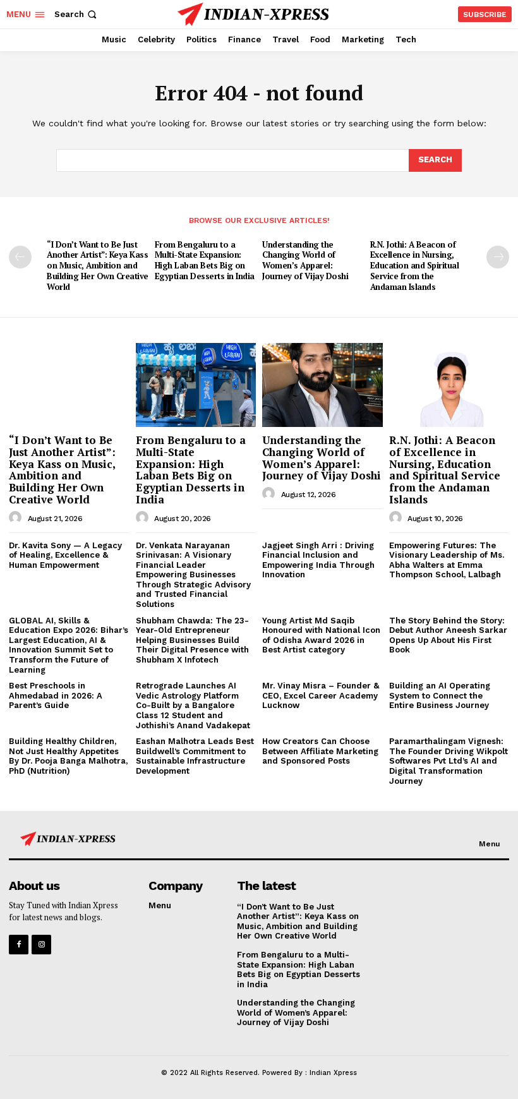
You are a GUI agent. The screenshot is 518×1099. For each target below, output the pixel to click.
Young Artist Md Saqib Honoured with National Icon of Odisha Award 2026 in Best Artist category (321, 635)
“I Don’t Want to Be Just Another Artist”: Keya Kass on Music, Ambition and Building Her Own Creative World (97, 266)
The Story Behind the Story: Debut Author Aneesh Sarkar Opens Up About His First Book (448, 635)
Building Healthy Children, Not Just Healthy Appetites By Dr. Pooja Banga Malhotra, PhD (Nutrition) (68, 756)
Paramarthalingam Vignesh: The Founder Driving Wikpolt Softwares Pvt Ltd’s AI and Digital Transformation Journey (448, 760)
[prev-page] (20, 257)
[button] (76, 14)
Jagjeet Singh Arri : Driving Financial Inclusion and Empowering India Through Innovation (318, 560)
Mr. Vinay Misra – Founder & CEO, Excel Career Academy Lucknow (320, 695)
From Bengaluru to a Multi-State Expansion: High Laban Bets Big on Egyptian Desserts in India (205, 260)
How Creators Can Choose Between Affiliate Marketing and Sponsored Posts (320, 751)
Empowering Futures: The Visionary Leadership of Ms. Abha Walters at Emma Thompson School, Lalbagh (446, 560)
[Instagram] (41, 944)
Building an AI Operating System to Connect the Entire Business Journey (439, 695)
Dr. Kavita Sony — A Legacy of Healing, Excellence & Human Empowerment (65, 555)
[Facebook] (18, 944)
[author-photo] (17, 518)
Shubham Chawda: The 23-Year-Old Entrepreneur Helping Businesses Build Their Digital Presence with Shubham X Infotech (192, 640)
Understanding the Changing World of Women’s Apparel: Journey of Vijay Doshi (305, 260)
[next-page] (497, 257)
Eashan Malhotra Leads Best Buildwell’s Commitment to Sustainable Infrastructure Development (195, 756)
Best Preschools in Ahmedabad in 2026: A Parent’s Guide (55, 695)
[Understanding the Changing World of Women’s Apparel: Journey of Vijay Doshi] (322, 385)
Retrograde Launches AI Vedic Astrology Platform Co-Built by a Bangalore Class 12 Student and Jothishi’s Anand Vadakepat (193, 705)
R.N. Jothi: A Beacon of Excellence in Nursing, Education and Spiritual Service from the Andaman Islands (414, 266)
